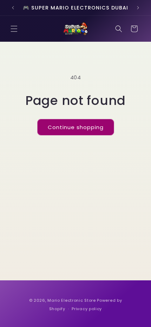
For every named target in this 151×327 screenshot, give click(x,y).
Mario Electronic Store (71, 300)
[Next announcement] (138, 7)
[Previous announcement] (13, 7)
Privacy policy (87, 309)
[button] (14, 28)
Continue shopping (76, 127)
